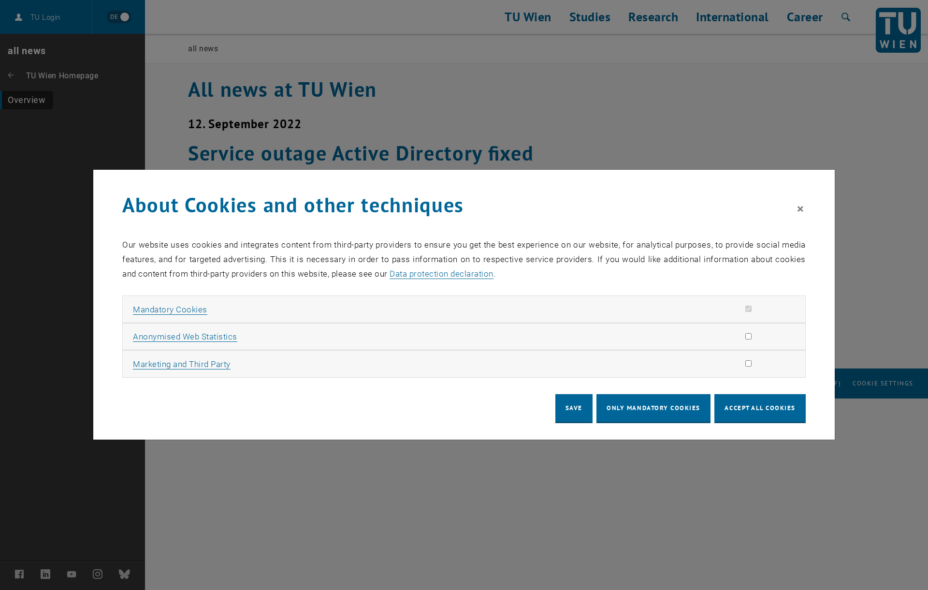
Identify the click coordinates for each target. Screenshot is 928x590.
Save (574, 408)
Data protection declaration (441, 274)
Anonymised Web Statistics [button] (185, 336)
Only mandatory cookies (653, 408)
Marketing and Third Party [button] (182, 364)
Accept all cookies (760, 408)
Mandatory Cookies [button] (170, 309)
